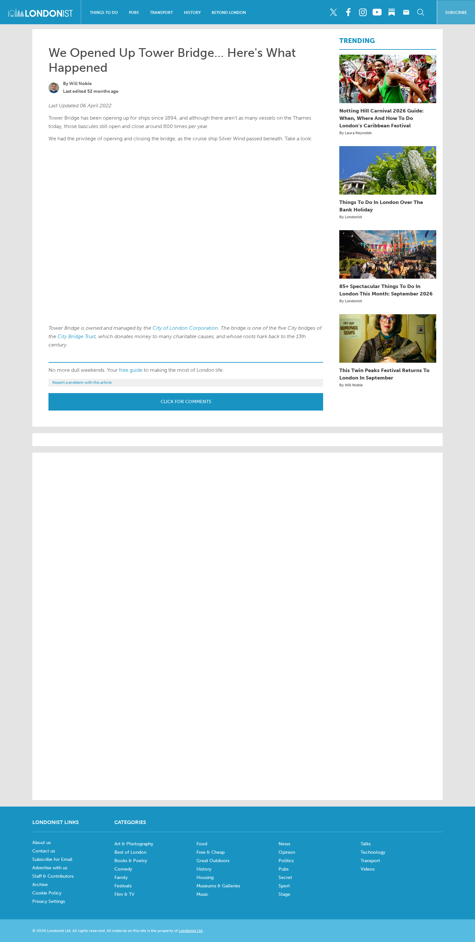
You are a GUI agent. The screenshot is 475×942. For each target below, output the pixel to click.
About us (41, 842)
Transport (161, 13)
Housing (205, 877)
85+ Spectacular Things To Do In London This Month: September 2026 (386, 290)
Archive (40, 884)
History (192, 13)
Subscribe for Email (52, 859)
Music (202, 894)
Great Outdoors (212, 860)
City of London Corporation (185, 328)
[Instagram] (362, 12)
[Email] (406, 12)
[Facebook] (348, 12)
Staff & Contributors (53, 876)
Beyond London (229, 13)
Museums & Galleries (218, 886)
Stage (284, 894)
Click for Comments (186, 401)
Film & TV (124, 894)
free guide (130, 370)
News (284, 844)
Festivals (123, 886)
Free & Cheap (210, 852)
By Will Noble (351, 385)
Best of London (130, 852)
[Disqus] (237, 706)
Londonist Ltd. (191, 930)
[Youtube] (377, 12)
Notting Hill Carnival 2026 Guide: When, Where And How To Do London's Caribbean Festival (381, 118)
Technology (373, 852)
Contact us (43, 851)
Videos (368, 869)
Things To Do (104, 13)
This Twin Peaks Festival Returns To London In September (384, 374)
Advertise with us (49, 868)
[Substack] (391, 12)
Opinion (287, 852)
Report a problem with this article (82, 382)
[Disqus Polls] (237, 540)
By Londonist (350, 217)
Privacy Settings (48, 901)
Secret (285, 877)
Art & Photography (133, 844)
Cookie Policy (46, 893)
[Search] (420, 12)
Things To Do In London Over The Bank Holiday (381, 206)
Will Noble (80, 83)
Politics (286, 860)
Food (201, 844)
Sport (284, 886)
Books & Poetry (130, 860)
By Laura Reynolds (355, 133)
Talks (366, 844)
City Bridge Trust (77, 336)
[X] (333, 12)
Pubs (134, 13)
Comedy (123, 869)
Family (121, 877)
